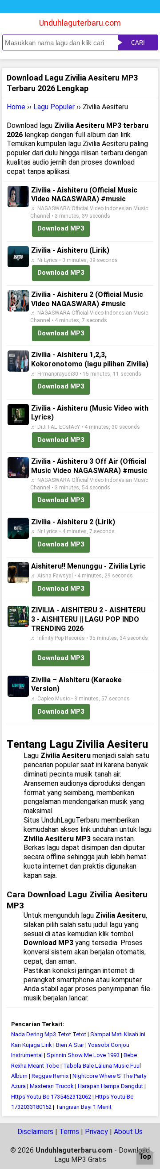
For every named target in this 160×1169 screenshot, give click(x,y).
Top (145, 1157)
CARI (138, 42)
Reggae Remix (50, 1076)
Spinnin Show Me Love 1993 (83, 1055)
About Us (128, 1131)
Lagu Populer (54, 107)
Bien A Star (70, 1045)
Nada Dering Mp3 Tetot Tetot (48, 1034)
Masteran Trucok (52, 1086)
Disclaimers (35, 1131)
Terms (69, 1131)
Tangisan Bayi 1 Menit (84, 1107)
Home (16, 107)
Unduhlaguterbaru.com (80, 22)
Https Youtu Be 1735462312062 (51, 1096)
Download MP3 (60, 228)
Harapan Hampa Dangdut (110, 1086)
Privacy (96, 1131)
